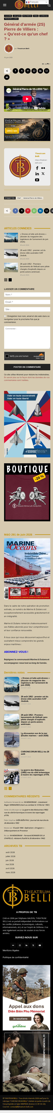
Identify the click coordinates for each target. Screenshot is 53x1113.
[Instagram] (19, 945)
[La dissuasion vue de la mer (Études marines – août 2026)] (11, 739)
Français (33, 2)
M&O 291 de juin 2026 (18, 534)
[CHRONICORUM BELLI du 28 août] (11, 757)
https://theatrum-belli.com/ (41, 161)
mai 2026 (10, 864)
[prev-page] (5, 280)
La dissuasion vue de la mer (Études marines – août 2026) (34, 734)
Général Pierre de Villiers (32, 198)
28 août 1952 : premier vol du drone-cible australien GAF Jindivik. (33, 253)
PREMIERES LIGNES (11, 19)
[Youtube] (37, 180)
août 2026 (10, 852)
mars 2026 (10, 872)
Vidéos (36, 16)
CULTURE (8, 16)
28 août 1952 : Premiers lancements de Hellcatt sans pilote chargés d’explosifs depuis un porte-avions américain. (34, 719)
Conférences (44, 16)
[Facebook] (15, 71)
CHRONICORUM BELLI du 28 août (35, 752)
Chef (19, 198)
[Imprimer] (7, 77)
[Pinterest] (28, 71)
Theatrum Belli (23, 48)
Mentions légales (11, 950)
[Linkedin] (40, 71)
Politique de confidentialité (16, 957)
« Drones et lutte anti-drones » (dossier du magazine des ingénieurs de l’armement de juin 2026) (35, 681)
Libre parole (17, 16)
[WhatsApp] (34, 71)
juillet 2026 (10, 856)
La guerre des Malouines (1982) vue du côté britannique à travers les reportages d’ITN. (35, 772)
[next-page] (10, 280)
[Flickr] (43, 168)
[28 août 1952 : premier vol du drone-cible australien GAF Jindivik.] (11, 254)
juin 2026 (10, 860)
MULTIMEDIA (27, 16)
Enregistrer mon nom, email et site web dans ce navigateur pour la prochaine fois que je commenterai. (26, 319)
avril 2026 (10, 868)
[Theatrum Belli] (9, 48)
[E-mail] (46, 71)
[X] (21, 71)
